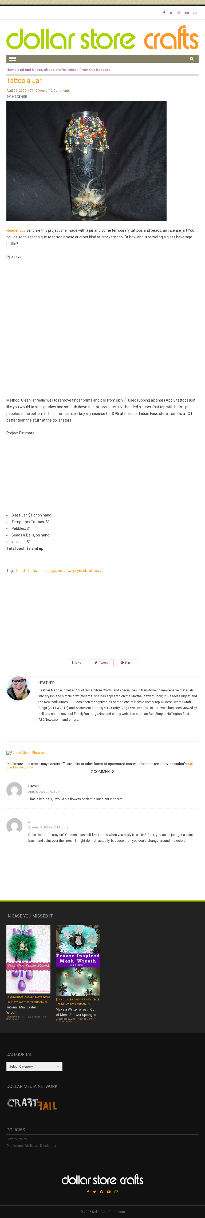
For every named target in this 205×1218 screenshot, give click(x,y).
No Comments (64, 1021)
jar (54, 570)
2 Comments (60, 91)
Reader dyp (16, 230)
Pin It (128, 662)
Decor (73, 70)
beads (21, 570)
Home (11, 70)
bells (32, 570)
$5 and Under (31, 70)
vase (104, 570)
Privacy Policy (16, 1139)
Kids (30, 1002)
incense (44, 570)
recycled (79, 570)
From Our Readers (95, 70)
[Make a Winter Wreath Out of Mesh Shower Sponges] (78, 961)
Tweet (103, 662)
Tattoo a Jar (24, 81)
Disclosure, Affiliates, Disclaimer (31, 1146)
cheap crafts (55, 70)
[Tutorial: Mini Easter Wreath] (28, 960)
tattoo (93, 570)
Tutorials (40, 1002)
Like (78, 662)
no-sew (64, 570)
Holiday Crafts (16, 1002)
